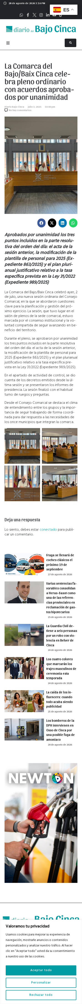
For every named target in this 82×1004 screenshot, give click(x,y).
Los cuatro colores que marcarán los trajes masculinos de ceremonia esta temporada (61, 668)
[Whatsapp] (21, 15)
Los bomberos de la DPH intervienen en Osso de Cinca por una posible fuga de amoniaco (60, 729)
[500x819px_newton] (41, 882)
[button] (41, 222)
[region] (41, 962)
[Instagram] (41, 15)
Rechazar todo (41, 995)
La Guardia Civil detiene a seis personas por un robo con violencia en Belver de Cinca (61, 635)
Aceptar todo (41, 970)
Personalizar (41, 982)
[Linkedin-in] (48, 15)
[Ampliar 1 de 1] (34, 434)
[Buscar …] (70, 43)
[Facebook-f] (28, 15)
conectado (48, 530)
